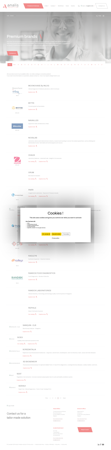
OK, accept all (46, 234)
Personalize (66, 234)
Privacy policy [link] (55, 238)
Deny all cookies (56, 234)
